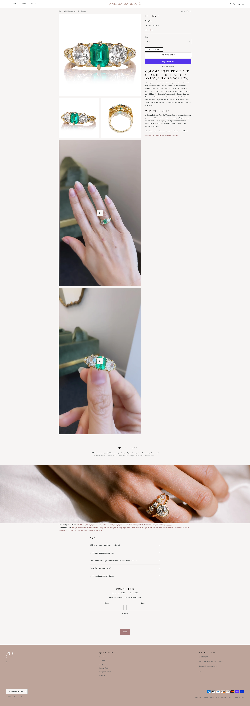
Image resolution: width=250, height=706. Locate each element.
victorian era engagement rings (76, 530)
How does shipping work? (101, 568)
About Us (102, 661)
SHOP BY (15, 4)
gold (143, 527)
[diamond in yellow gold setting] (100, 213)
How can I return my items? (102, 575)
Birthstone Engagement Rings (154, 525)
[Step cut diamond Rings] (100, 361)
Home (60, 11)
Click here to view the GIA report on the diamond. (163, 135)
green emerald (150, 527)
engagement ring (116, 527)
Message (125, 613)
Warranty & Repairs (238, 697)
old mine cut (160, 527)
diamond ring (98, 527)
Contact (205, 697)
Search (101, 657)
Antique (75, 527)
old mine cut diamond (173, 527)
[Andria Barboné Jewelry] (125, 4)
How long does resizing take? (102, 552)
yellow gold (98, 530)
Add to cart (168, 55)
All (84, 525)
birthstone (82, 527)
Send (125, 632)
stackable (62, 530)
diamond (89, 527)
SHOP (7, 4)
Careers (102, 675)
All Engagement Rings (93, 525)
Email (143, 603)
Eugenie (83, 11)
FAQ (101, 664)
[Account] (229, 4)
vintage (90, 530)
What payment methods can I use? (105, 545)
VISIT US (33, 4)
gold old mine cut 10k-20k (71, 11)
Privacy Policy (104, 668)
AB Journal (198, 697)
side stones (185, 527)
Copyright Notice (105, 672)
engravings (126, 527)
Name (107, 603)
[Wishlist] (234, 4)
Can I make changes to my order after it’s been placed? (113, 560)
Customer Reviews (226, 697)
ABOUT (24, 4)
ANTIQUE (149, 30)
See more (169, 525)
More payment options (168, 66)
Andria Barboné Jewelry (16, 697)
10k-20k (80, 525)
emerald (106, 527)
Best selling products (136, 525)
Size (146, 37)
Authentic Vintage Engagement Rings (115, 525)
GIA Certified (136, 527)
